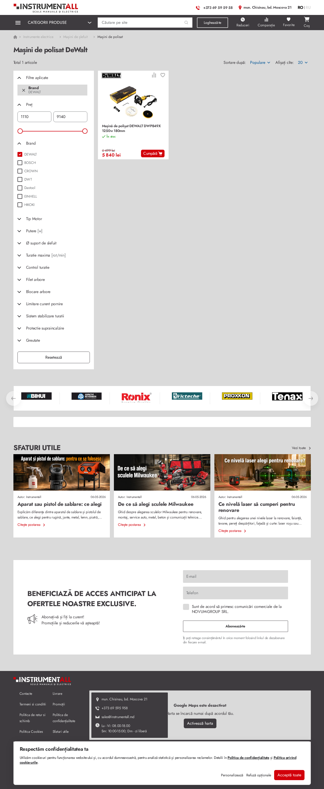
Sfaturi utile (61, 731)
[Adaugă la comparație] (153, 75)
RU (308, 7)
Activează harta (200, 723)
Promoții (59, 704)
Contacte (25, 693)
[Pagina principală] (46, 7)
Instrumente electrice (38, 36)
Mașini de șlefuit (75, 36)
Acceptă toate (289, 775)
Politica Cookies (31, 731)
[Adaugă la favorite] (162, 75)
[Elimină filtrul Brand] (23, 90)
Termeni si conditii (32, 704)
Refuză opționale (258, 775)
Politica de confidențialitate (248, 757)
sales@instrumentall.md (118, 716)
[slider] (20, 131)
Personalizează (232, 775)
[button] (186, 23)
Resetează (53, 357)
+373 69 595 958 (115, 707)
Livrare (57, 693)
